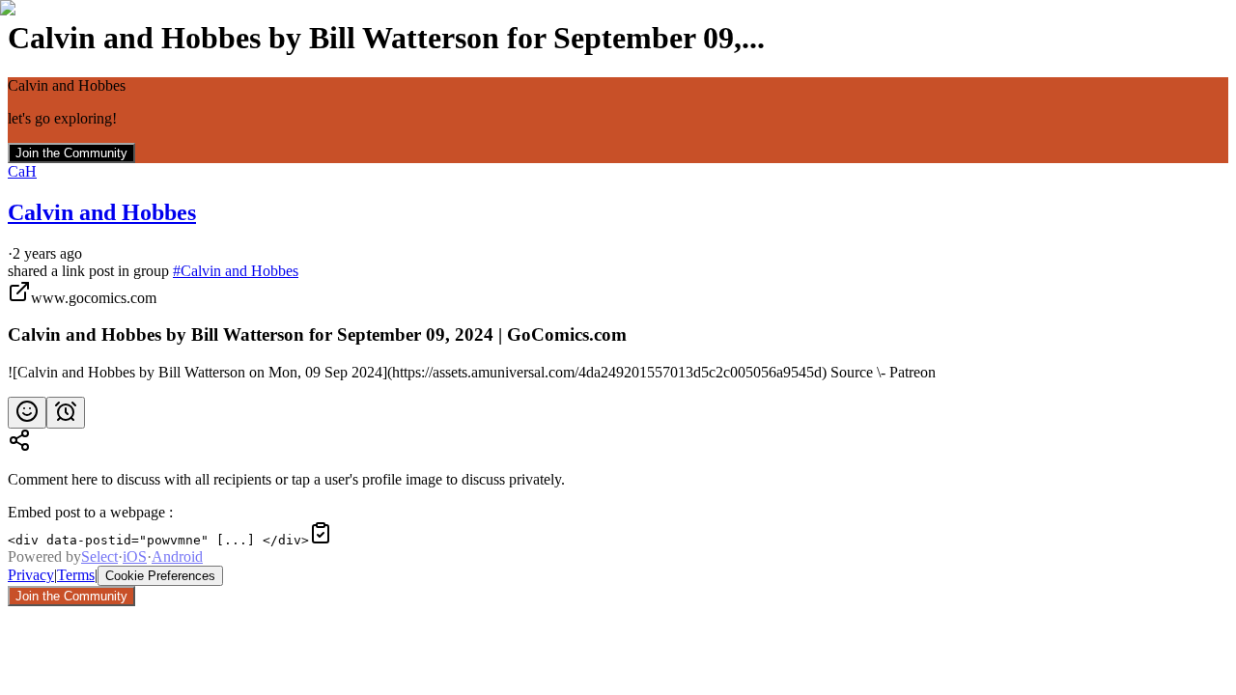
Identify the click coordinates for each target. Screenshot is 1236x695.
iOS (135, 556)
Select (99, 556)
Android (177, 556)
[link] (618, 330)
